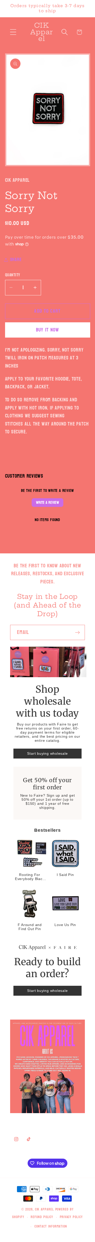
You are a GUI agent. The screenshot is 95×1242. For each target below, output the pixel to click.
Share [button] (16, 259)
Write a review (47, 502)
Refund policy (42, 1217)
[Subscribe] (77, 632)
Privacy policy (71, 1217)
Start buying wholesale (47, 753)
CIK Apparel (45, 1209)
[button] (13, 32)
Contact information (50, 1226)
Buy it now (47, 329)
